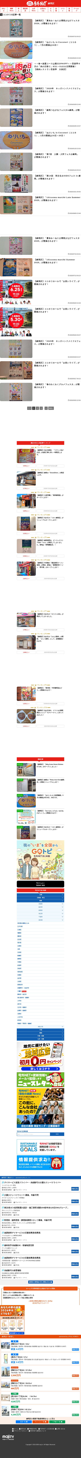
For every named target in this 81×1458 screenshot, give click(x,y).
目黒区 (19, 975)
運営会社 (23, 1429)
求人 (18, 9)
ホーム (16, 1429)
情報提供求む (33, 1429)
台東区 (19, 946)
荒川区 (19, 942)
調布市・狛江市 (21, 994)
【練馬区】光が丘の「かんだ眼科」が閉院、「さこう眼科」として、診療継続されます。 (50, 639)
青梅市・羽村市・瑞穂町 (24, 1023)
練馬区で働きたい (8, 1177)
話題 (56, 9)
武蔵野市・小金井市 (23, 988)
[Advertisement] (40, 225)
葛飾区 (19, 933)
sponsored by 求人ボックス (23, 1177)
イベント (63, 9)
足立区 (19, 939)
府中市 (19, 1004)
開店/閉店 (25, 9)
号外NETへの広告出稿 (47, 1429)
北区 (18, 949)
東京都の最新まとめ (23, 923)
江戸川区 (20, 926)
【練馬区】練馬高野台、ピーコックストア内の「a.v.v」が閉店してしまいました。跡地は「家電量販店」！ (50, 542)
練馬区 (51, 3)
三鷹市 (21, 991)
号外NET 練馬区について (38, 1431)
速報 (69, 9)
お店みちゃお (43, 9)
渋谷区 (19, 968)
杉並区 (19, 965)
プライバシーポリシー (21, 1431)
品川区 (19, 978)
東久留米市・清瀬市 (23, 997)
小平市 (19, 1001)
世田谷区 (20, 971)
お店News (33, 9)
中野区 (19, 962)
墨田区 (19, 936)
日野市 (19, 1014)
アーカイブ (76, 9)
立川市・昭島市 (21, 1007)
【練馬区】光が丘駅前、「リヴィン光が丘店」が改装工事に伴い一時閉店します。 (50, 452)
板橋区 (19, 955)
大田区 (19, 981)
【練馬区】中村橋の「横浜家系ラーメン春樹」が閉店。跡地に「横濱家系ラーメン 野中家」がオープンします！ (50, 565)
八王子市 (20, 1017)
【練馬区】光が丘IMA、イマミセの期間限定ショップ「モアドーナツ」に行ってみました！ (50, 713)
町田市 (19, 1020)
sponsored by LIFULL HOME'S (68, 1336)
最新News (11, 9)
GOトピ (3, 9)
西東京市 (20, 984)
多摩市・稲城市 (21, 1010)
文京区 (19, 952)
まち (50, 9)
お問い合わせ (61, 1429)
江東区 (19, 929)
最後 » (51, 408)
